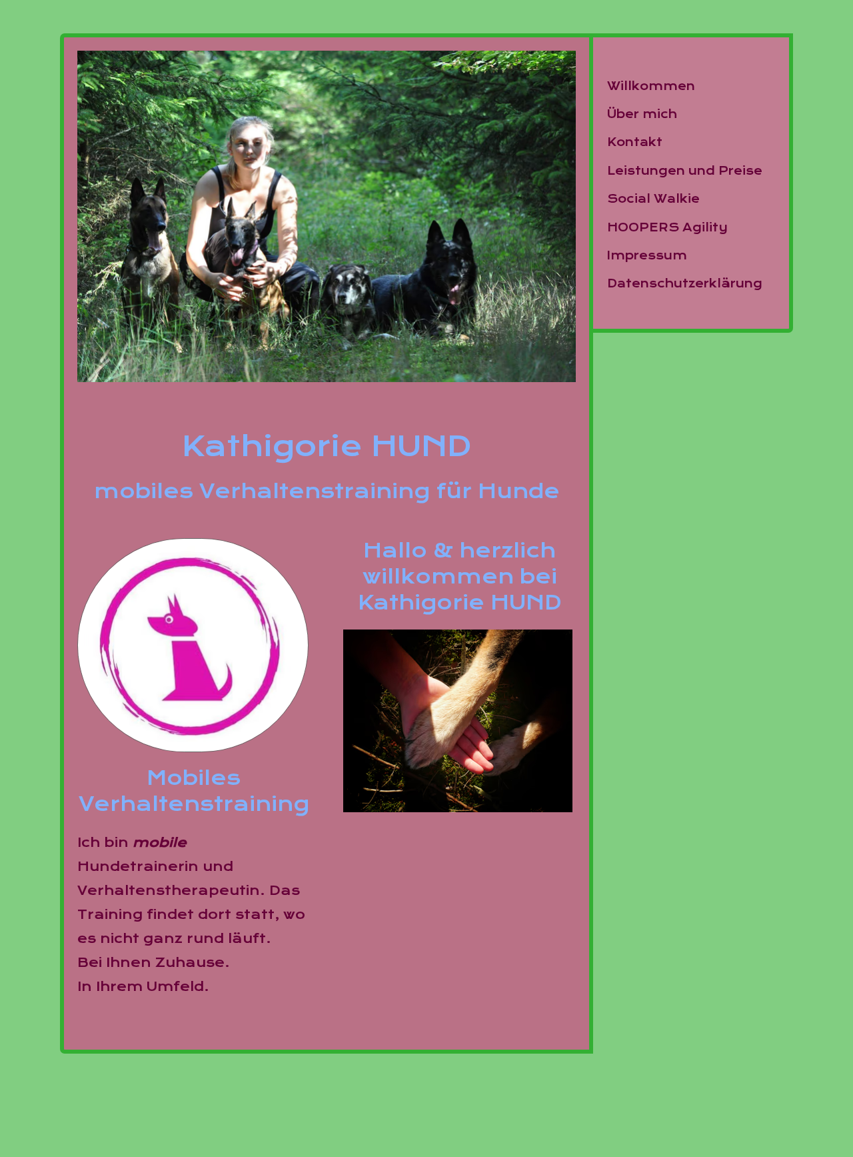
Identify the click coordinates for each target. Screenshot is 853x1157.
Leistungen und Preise (684, 171)
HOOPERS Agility (667, 228)
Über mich (642, 114)
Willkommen (651, 86)
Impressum (647, 256)
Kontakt (634, 142)
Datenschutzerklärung (684, 284)
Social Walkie (653, 199)
